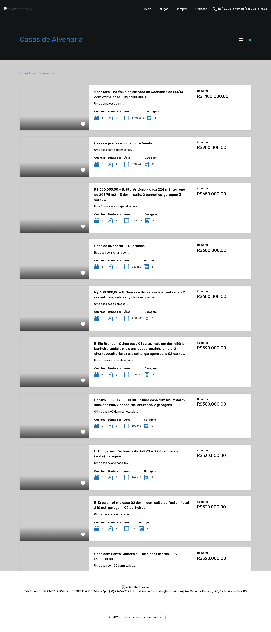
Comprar (181, 9)
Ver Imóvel (54, 121)
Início (147, 9)
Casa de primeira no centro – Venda (123, 143)
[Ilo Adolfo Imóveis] (18, 9)
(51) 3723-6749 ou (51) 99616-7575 (242, 9)
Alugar (163, 9)
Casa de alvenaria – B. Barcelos (119, 246)
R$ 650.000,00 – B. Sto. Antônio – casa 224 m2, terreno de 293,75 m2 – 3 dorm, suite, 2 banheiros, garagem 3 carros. (139, 194)
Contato (201, 9)
